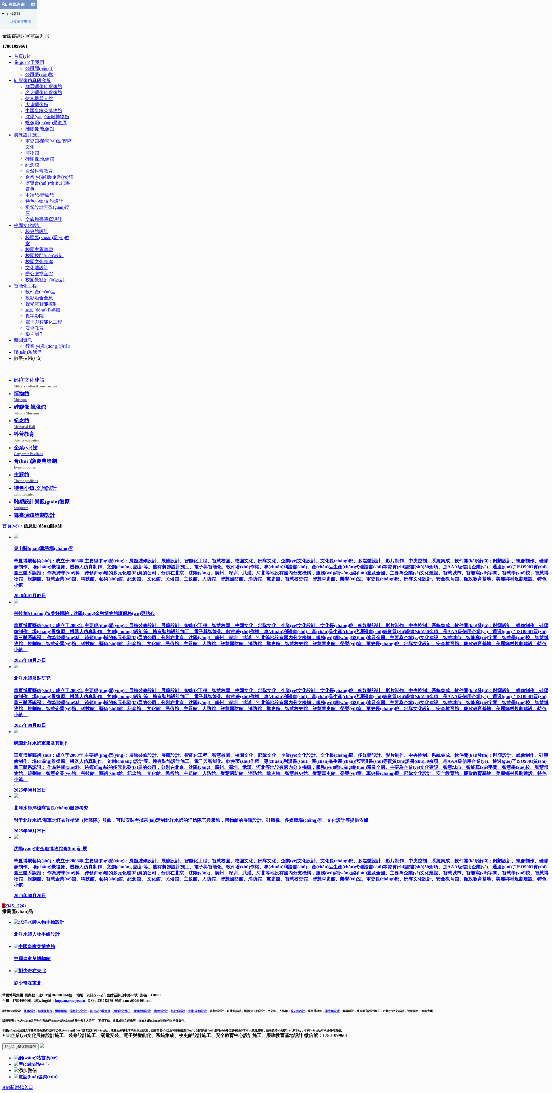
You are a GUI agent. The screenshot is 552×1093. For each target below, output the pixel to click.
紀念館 (32, 165)
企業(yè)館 (28, 450)
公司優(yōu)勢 (39, 74)
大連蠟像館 (36, 104)
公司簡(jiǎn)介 (39, 68)
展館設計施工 (122, 1010)
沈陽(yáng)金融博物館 (47, 116)
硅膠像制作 (45, 1010)
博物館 (32, 152)
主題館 (26, 477)
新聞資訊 (23, 340)
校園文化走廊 (39, 261)
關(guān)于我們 (29, 62)
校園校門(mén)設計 (44, 255)
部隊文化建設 (35, 382)
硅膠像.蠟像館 (39, 128)
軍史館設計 (332, 1010)
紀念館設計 (178, 1010)
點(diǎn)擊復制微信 (20, 1046)
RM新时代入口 (17, 1087)
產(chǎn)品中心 (33, 1064)
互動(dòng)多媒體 (42, 309)
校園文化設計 (27, 225)
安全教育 (34, 328)
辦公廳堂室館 (39, 273)
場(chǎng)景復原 (100, 1010)
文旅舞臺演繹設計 (43, 219)
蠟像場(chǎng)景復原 (46, 122)
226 (20, 905)
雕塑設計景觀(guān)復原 (42, 504)
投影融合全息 (39, 297)
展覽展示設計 (142, 1010)
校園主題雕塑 (39, 249)
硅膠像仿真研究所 (32, 80)
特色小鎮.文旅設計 (35, 490)
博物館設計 (161, 1010)
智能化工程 (25, 285)
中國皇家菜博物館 (43, 110)
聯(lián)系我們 (28, 352)
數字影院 (34, 316)
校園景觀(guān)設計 (45, 279)
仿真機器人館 (39, 98)
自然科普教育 (39, 171)
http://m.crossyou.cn (70, 1001)
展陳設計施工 (27, 134)
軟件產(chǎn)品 (40, 291)
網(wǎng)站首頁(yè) (37, 1057)
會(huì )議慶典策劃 (35, 463)
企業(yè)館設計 (197, 1010)
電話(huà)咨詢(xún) (37, 1076)
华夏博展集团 (20, 22)
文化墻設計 (36, 267)
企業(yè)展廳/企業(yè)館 (49, 177)
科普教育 (27, 436)
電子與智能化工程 (43, 322)
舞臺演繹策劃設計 (34, 515)
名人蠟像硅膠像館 (43, 92)
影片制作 (34, 334)
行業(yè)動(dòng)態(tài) (47, 346)
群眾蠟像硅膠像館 (43, 86)
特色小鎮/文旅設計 (44, 201)
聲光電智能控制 (41, 303)
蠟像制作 (61, 1010)
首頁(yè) (22, 56)
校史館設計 (36, 231)
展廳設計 (29, 1010)
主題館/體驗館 (39, 195)
